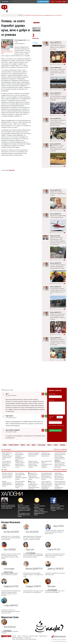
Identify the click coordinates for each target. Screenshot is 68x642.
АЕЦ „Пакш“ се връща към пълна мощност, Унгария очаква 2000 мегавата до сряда (57, 71)
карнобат (3, 50)
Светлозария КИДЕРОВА (9, 569)
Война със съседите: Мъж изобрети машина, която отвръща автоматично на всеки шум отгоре (33, 484)
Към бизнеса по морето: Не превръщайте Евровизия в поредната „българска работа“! (10, 611)
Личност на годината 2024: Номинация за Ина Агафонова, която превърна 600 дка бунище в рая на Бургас (33, 555)
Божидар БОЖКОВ (33, 586)
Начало (14, 636)
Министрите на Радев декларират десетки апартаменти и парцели (9, 573)
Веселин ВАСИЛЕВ (11, 531)
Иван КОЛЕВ (58, 526)
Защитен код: (51, 417)
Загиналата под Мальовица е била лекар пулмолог (58, 216)
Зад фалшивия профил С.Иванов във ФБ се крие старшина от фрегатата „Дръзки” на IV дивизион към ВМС (32, 538)
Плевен (23, 445)
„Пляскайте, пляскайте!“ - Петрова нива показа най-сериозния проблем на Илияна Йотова (54, 532)
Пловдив (62, 445)
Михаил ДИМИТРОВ (34, 568)
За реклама (25, 636)
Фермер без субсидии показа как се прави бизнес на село (58, 193)
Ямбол (49, 445)
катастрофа (7, 51)
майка (2, 51)
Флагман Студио (33, 636)
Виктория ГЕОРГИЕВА (52, 587)
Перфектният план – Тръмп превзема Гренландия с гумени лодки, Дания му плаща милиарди (10, 538)
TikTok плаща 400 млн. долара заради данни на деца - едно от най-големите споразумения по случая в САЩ (60, 484)
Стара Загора (41, 445)
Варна (33, 445)
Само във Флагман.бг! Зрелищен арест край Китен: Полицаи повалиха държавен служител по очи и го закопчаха (58, 241)
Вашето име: (52, 394)
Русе (28, 445)
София (5, 445)
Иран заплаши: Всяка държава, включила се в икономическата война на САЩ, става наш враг (46, 476)
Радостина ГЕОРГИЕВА (30, 550)
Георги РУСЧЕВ (54, 549)
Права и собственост (17, 637)
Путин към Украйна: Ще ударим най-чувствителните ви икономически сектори (20, 484)
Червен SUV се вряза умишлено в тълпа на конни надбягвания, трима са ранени (57, 148)
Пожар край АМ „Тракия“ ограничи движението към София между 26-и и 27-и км (57, 291)
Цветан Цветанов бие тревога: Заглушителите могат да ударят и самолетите (46, 464)
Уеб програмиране (61, 639)
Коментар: (51, 400)
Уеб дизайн (54, 639)
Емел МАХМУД (10, 549)
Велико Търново (13, 445)
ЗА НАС (19, 636)
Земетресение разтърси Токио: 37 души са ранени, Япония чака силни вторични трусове (59, 476)
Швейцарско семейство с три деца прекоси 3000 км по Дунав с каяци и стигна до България (57, 342)
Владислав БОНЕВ (11, 586)
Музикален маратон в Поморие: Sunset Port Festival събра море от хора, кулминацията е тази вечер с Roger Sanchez (10, 556)
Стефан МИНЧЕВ (11, 605)
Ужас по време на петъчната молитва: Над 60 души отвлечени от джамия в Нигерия (58, 97)
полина (8, 50)
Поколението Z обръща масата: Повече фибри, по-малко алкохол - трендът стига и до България (55, 555)
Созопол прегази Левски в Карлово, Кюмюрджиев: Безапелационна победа (57, 266)
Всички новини (61, 449)
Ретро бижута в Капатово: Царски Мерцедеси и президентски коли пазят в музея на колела (57, 122)
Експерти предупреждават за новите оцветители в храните (7, 484)
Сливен (56, 445)
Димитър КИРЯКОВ (55, 568)
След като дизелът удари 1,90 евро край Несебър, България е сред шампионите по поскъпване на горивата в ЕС (46, 484)
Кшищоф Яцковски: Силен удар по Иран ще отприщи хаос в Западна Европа (33, 591)
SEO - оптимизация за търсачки (59, 641)
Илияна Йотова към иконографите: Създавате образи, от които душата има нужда (57, 46)
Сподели (35, 43)
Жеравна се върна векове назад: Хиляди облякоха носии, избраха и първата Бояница (57, 316)
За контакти (27, 637)
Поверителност (43, 636)
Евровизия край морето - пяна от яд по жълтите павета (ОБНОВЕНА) (54, 591)
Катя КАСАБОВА (32, 531)
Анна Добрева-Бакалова (10, 628)
